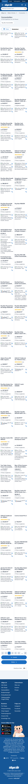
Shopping (4, 1)
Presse (17, 690)
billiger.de (3, 13)
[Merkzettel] (22, 4)
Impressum (7, 774)
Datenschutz (7, 773)
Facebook (17, 708)
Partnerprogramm (6, 713)
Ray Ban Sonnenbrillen (7, 22)
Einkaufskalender (6, 695)
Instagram (17, 706)
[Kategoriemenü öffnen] (2, 4)
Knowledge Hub (5, 718)
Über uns (17, 685)
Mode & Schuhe (12, 13)
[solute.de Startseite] (14, 778)
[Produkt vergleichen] (12, 36)
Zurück (15, 657)
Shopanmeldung (5, 708)
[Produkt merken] (12, 33)
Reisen (24, 1)
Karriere (17, 687)
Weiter (13, 662)
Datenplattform (5, 690)
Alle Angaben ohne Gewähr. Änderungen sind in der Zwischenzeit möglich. (15, 743)
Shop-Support (5, 711)
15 (25, 653)
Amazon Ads (4, 716)
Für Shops (4, 706)
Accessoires (22, 13)
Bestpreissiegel (5, 692)
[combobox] (14, 8)
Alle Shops (4, 687)
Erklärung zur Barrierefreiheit (14, 776)
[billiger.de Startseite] (8, 5)
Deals (10, 1)
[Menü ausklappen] (16, 13)
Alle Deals (4, 685)
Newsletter (18, 711)
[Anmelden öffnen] (25, 4)
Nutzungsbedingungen (16, 774)
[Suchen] (25, 8)
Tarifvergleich (17, 1)
